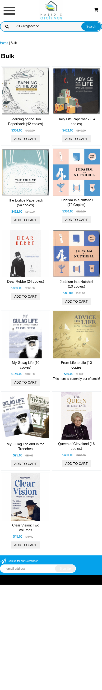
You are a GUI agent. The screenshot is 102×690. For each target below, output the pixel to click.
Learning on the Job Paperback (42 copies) (25, 121)
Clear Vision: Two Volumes (25, 527)
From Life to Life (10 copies (76, 365)
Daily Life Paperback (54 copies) (76, 121)
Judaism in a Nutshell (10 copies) (76, 284)
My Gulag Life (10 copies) (25, 365)
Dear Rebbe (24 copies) (25, 281)
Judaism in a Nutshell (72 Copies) (76, 202)
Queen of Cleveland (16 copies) (76, 446)
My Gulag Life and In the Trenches (25, 446)
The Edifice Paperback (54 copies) (25, 202)
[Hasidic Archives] (51, 10)
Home (4, 43)
